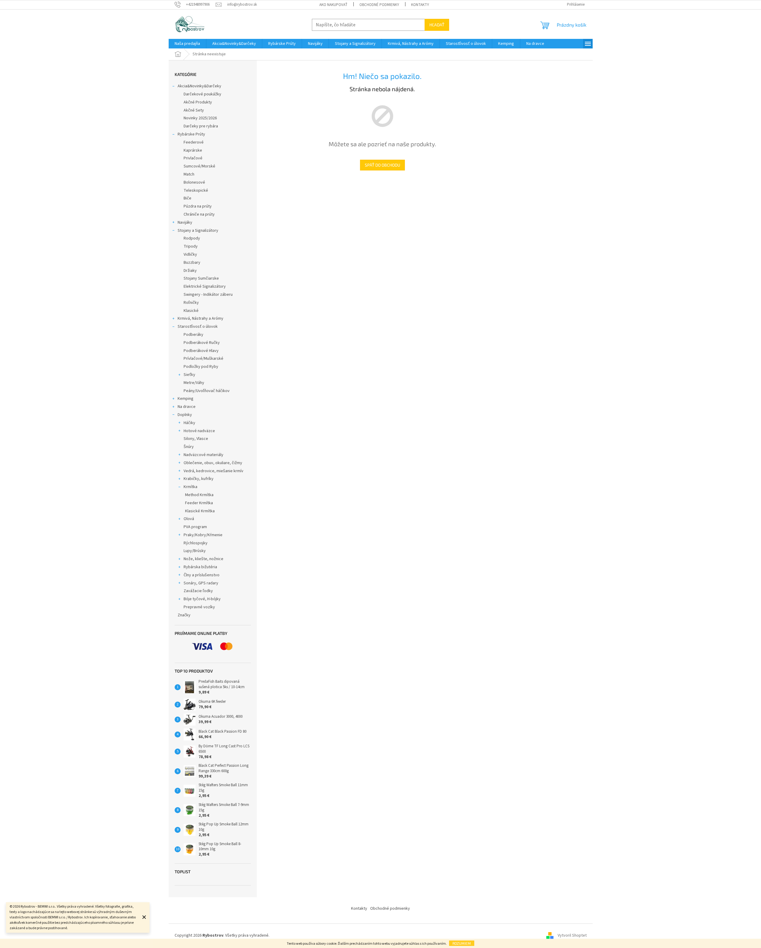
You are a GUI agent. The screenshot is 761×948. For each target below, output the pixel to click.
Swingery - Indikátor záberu (208, 295)
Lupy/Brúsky (195, 551)
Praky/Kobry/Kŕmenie (203, 535)
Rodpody (192, 238)
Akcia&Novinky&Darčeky (199, 86)
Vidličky (190, 254)
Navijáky (185, 222)
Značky (184, 615)
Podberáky (193, 335)
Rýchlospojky (196, 543)
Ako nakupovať (333, 4)
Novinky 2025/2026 (200, 118)
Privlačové (193, 158)
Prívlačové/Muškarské (203, 359)
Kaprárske (193, 150)
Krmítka (190, 487)
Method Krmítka (199, 495)
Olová (189, 519)
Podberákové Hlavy (201, 351)
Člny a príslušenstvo (201, 575)
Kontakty (420, 4)
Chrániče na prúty (199, 214)
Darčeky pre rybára (201, 126)
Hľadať (436, 24)
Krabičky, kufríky (198, 479)
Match (189, 174)
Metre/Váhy (194, 383)
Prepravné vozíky (199, 607)
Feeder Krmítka (199, 503)
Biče (187, 198)
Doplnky (185, 415)
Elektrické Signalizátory (205, 286)
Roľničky (191, 303)
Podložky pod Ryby (201, 367)
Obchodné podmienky (379, 4)
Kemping (185, 399)
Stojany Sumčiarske (201, 278)
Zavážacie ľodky (198, 591)
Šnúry (189, 447)
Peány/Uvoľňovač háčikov (207, 391)
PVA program (195, 527)
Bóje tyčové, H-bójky (202, 599)
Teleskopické (196, 190)
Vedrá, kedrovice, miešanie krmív (213, 471)
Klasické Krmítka (200, 511)
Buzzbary (192, 263)
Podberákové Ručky (202, 343)
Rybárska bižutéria (200, 567)
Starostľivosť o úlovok (198, 327)
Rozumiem (461, 943)
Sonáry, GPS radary (201, 583)
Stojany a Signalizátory (198, 231)
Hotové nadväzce (199, 431)
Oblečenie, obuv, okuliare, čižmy (213, 463)
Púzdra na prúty (198, 206)
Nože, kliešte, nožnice (203, 559)
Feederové (194, 142)
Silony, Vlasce (196, 439)
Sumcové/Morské (199, 166)
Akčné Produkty (198, 102)
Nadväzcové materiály (203, 455)
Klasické (191, 311)
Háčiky (189, 423)
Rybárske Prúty (191, 134)
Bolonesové (194, 182)
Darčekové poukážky (202, 94)
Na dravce (187, 407)
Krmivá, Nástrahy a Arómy (200, 318)
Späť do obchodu (382, 164)
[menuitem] (187, 43)
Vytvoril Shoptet (572, 936)
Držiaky (190, 271)
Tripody (191, 246)
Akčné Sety (194, 110)
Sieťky (189, 375)
